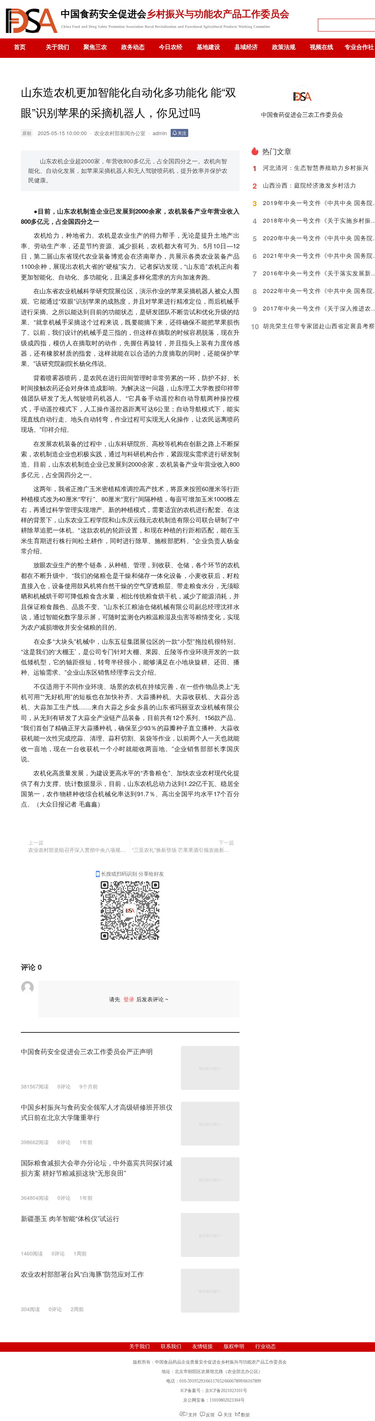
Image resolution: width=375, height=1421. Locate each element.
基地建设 (208, 47)
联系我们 (171, 1346)
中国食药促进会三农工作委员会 (302, 114)
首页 (20, 47)
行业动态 (265, 1346)
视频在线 (321, 47)
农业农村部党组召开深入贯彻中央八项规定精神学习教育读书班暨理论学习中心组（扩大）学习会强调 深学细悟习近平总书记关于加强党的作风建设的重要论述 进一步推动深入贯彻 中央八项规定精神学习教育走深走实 (78, 849)
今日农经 (170, 47)
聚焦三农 (95, 47)
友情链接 (202, 1346)
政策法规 (284, 47)
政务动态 (133, 47)
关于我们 (57, 47)
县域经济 (246, 47)
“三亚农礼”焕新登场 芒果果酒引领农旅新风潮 (183, 849)
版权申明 (234, 1346)
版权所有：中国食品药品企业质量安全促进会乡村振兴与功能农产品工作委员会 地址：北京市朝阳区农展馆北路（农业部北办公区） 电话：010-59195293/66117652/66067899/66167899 (213, 1371)
